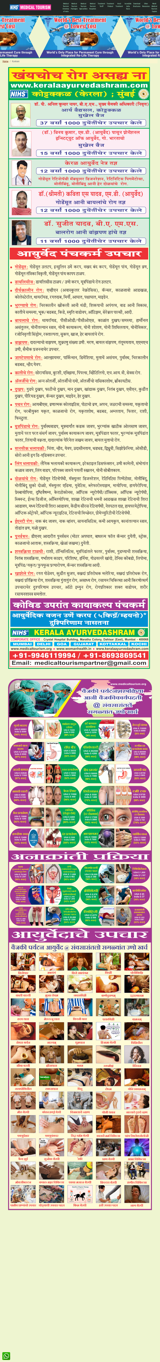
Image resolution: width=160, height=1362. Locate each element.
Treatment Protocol (110, 5)
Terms (73, 1344)
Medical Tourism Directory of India (66, 7)
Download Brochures (136, 5)
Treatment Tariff (101, 5)
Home (5, 61)
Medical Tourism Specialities (83, 6)
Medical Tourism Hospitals (92, 6)
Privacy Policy (87, 1344)
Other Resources (146, 5)
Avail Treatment (119, 5)
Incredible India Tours (128, 6)
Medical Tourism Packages (74, 6)
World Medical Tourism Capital (154, 7)
